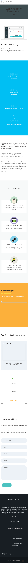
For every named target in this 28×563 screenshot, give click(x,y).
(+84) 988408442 (17, 538)
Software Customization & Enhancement (14, 531)
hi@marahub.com (17, 543)
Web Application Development (14, 367)
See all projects (20, 335)
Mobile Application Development (15, 528)
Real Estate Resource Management (14, 364)
